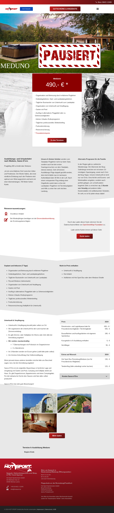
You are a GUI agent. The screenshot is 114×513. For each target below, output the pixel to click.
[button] (97, 9)
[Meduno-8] (40, 403)
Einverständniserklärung (45, 218)
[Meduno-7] (74, 403)
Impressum (40, 509)
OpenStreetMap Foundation (93, 225)
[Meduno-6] (40, 423)
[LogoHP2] (11, 9)
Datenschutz (48, 509)
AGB (54, 509)
